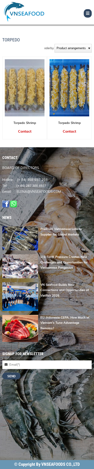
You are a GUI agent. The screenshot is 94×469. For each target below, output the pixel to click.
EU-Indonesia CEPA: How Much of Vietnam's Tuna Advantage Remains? (64, 323)
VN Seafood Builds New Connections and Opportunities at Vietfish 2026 (64, 290)
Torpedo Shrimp (24, 123)
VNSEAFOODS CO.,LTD (60, 464)
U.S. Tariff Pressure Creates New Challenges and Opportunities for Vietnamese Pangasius (64, 262)
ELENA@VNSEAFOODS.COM (39, 192)
